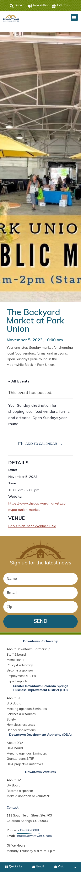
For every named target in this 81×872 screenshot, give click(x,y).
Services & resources (21, 714)
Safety (11, 719)
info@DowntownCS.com (34, 836)
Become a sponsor (20, 670)
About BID (14, 698)
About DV (14, 780)
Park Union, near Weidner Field (32, 526)
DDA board (15, 748)
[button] (74, 17)
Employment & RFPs (21, 676)
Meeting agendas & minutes (27, 709)
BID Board (14, 703)
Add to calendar (41, 444)
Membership (15, 660)
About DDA (15, 743)
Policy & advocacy (20, 665)
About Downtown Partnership (28, 649)
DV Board (14, 785)
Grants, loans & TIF (20, 759)
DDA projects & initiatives (25, 764)
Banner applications (21, 730)
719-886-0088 (28, 830)
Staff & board (16, 654)
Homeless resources (21, 725)
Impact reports (17, 681)
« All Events (18, 382)
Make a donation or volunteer (28, 796)
